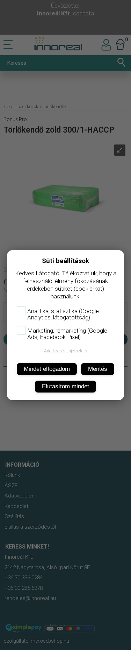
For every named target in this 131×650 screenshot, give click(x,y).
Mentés (97, 369)
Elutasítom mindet (65, 386)
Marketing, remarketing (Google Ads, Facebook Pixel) (67, 333)
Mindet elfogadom (47, 369)
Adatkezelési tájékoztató (65, 350)
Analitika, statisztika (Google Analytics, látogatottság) (63, 314)
